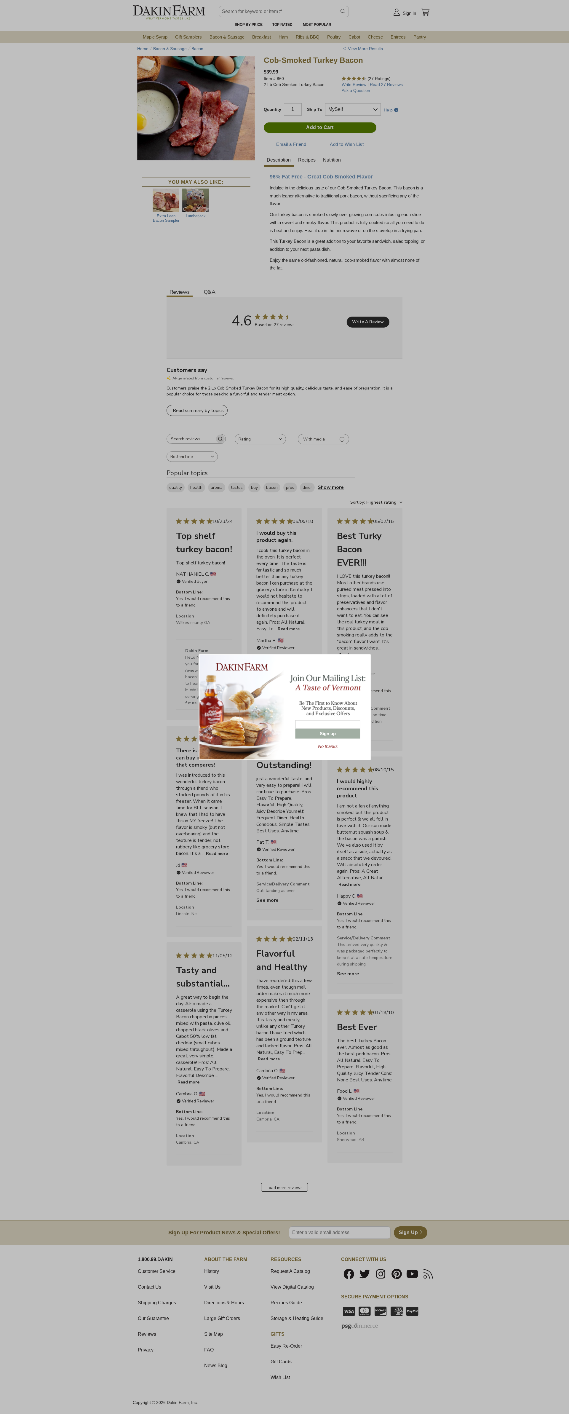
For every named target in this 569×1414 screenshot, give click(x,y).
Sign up (328, 733)
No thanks (328, 746)
